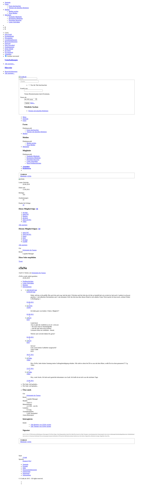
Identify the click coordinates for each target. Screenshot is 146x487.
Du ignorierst (9, 52)
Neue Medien (13, 13)
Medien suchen (13, 11)
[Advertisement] (9, 187)
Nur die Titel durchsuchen (38, 85)
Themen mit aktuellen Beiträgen (19, 8)
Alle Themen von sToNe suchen (41, 426)
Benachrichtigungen (11, 41)
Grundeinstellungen (11, 40)
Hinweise (8, 68)
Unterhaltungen (11, 60)
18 (23, 205)
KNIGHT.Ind (31, 292)
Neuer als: (23, 97)
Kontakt (25, 466)
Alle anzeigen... (10, 64)
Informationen (27, 287)
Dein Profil (8, 34)
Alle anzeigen (23, 225)
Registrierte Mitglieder (16, 18)
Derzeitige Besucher (15, 20)
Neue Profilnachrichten (34, 163)
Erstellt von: (24, 88)
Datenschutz (26, 471)
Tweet (21, 261)
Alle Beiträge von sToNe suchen (41, 424)
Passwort (7, 43)
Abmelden (8, 54)
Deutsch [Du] (27, 461)
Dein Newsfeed (10, 45)
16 (37, 209)
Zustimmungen (9, 47)
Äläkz (28, 360)
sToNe (29, 307)
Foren (6, 4)
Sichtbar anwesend (13, 56)
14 (39, 229)
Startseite (7, 2)
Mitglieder (8, 15)
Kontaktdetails (9, 36)
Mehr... (32, 103)
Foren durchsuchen (15, 6)
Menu (24, 117)
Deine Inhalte (9, 49)
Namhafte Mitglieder (15, 17)
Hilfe (24, 468)
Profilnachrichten (28, 281)
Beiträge (25, 285)
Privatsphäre (9, 38)
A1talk (25, 457)
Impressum (26, 473)
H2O (28, 320)
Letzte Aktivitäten (14, 22)
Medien (7, 9)
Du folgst (8, 50)
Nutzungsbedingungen (30, 470)
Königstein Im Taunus (30, 250)
